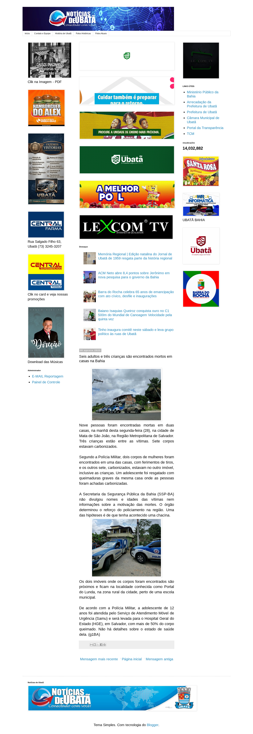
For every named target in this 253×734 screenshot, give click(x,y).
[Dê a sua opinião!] (94, 644)
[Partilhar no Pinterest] (104, 644)
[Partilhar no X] (98, 644)
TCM (190, 134)
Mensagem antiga (159, 659)
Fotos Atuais (101, 33)
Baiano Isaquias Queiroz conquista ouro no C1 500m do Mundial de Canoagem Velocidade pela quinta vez (135, 315)
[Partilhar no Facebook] (101, 644)
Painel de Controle (46, 382)
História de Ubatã (63, 33)
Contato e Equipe (42, 33)
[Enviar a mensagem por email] (91, 644)
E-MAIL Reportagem (47, 376)
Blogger (152, 725)
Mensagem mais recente (99, 659)
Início (27, 33)
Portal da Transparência (205, 128)
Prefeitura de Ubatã (202, 112)
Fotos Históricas (83, 33)
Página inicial (132, 659)
